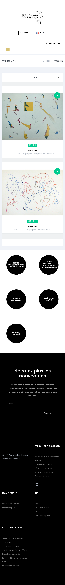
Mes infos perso (9, 507)
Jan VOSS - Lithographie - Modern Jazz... (32, 229)
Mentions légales (42, 515)
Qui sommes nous (43, 464)
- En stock (6, 542)
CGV (37, 504)
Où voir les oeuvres (43, 468)
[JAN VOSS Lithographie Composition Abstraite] (32, 116)
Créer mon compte (11, 504)
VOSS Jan (32, 150)
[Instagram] (37, 485)
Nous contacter (42, 507)
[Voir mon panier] (43, 32)
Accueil (46, 61)
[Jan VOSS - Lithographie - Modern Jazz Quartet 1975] (32, 192)
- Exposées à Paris (10, 546)
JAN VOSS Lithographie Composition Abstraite (32, 153)
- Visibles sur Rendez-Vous (14, 550)
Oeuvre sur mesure (43, 476)
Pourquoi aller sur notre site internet (47, 458)
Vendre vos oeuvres (44, 472)
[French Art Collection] (33, 17)
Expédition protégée (11, 554)
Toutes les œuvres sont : (13, 538)
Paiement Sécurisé (10, 565)
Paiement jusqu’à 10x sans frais (14, 560)
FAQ (36, 511)
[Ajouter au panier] (57, 95)
